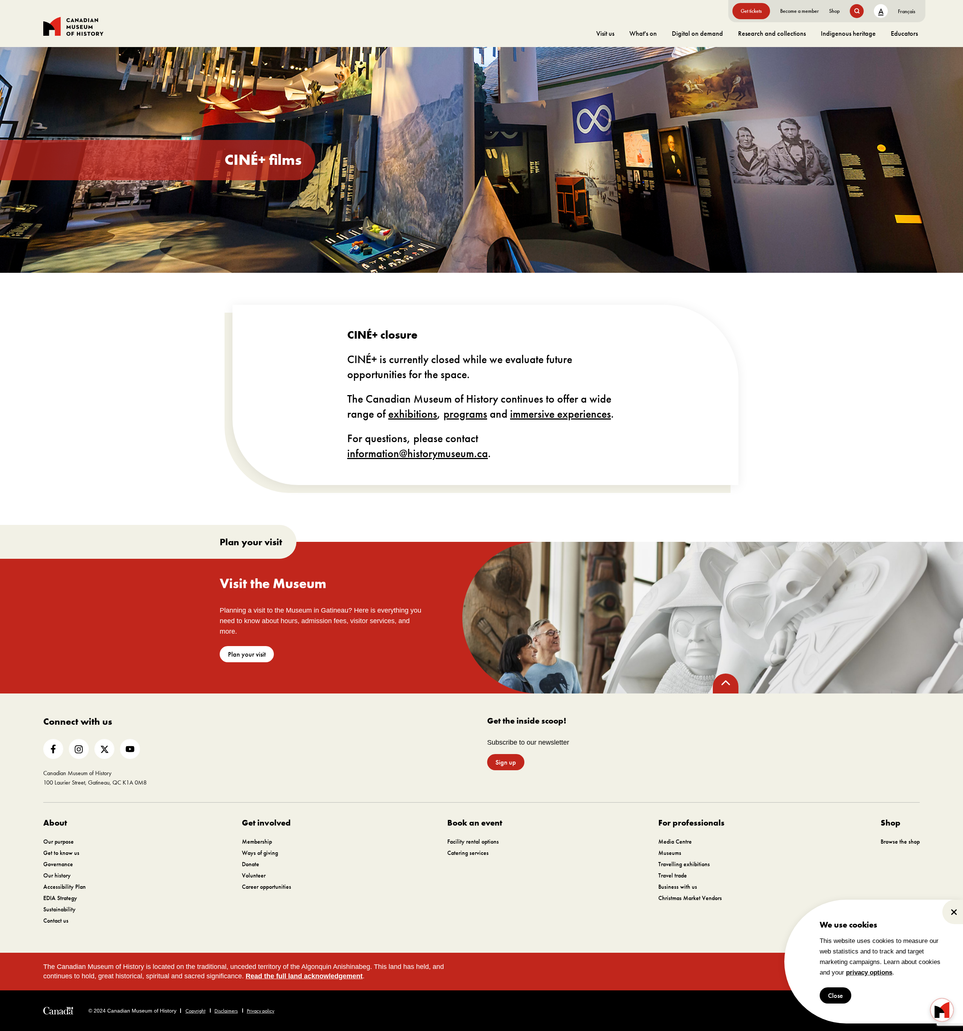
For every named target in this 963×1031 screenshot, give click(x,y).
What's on (643, 33)
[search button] (857, 11)
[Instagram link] (79, 749)
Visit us (605, 33)
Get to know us (61, 853)
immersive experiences (560, 414)
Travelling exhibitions (684, 864)
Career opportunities (266, 887)
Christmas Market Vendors (690, 898)
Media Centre (675, 841)
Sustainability (59, 909)
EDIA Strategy (60, 898)
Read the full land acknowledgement (304, 976)
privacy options (869, 972)
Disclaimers (226, 1010)
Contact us (55, 921)
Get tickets (751, 11)
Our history (57, 875)
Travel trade (672, 875)
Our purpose (58, 841)
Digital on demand (697, 33)
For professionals (691, 822)
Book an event (474, 822)
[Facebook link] (53, 749)
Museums (669, 853)
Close (835, 995)
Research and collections (772, 33)
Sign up (505, 762)
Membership (257, 841)
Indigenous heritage (848, 33)
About (55, 822)
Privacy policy (260, 1010)
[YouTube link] (130, 749)
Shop (834, 11)
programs (465, 414)
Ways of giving (260, 853)
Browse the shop (900, 841)
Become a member (799, 11)
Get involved (266, 822)
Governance (58, 864)
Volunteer (254, 875)
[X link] (104, 749)
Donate (250, 864)
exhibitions (412, 414)
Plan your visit (247, 654)
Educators (904, 33)
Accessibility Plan (64, 887)
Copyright (195, 1010)
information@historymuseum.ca (417, 453)
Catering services (468, 853)
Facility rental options (473, 841)
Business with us (677, 887)
